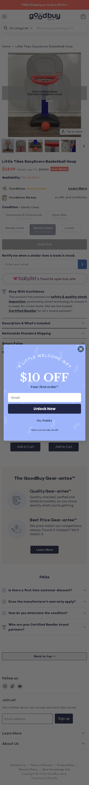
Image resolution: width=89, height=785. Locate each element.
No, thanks (44, 420)
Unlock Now (44, 408)
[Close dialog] (81, 349)
